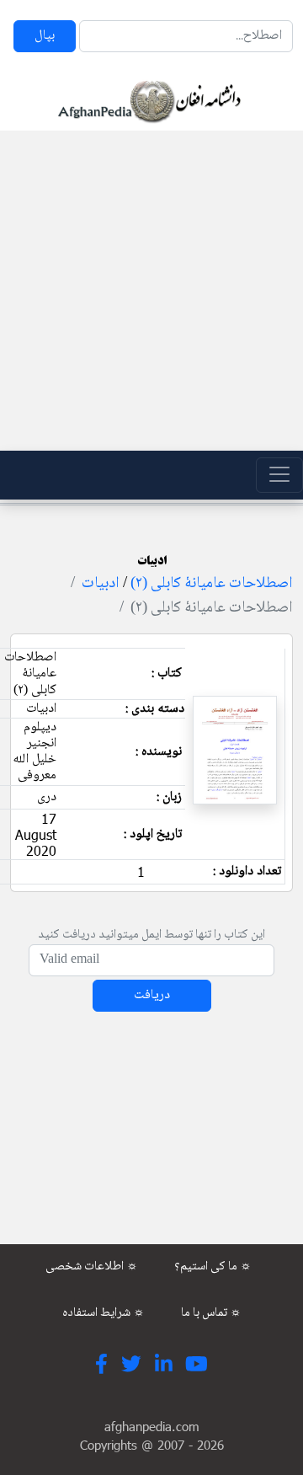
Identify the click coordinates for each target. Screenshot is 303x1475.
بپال (45, 35)
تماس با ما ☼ (211, 1313)
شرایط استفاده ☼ (103, 1313)
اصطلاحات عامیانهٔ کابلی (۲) (211, 583)
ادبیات (101, 583)
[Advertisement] (151, 290)
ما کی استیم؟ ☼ (213, 1267)
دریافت (152, 995)
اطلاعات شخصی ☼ (91, 1267)
